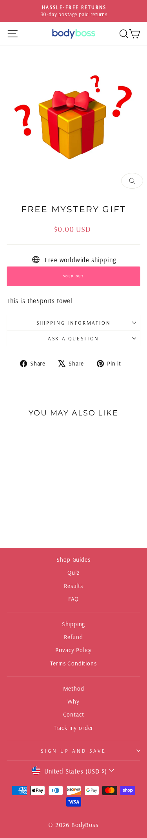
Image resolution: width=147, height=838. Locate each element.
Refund (73, 637)
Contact (73, 714)
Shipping (73, 624)
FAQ (73, 599)
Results (73, 586)
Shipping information (73, 323)
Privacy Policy (73, 650)
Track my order (74, 727)
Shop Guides (73, 559)
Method (73, 688)
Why (73, 701)
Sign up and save (73, 751)
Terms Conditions (73, 663)
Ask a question (73, 338)
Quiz (73, 572)
